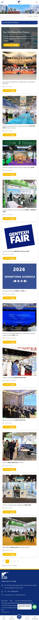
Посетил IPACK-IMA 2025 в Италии (13, 462)
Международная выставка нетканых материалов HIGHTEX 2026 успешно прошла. (19, 127)
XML (11, 600)
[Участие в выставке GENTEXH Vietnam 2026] (19, 249)
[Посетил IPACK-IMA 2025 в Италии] (19, 460)
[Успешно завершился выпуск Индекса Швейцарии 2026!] (19, 165)
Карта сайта (4, 600)
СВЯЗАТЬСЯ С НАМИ (11, 45)
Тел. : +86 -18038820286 (11, 591)
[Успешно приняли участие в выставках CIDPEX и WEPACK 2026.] (19, 207)
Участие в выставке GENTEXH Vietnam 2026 (16, 251)
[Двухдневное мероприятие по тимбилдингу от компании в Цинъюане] (19, 79)
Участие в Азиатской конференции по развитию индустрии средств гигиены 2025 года (19, 334)
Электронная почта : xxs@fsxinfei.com (14, 595)
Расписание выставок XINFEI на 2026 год (14, 291)
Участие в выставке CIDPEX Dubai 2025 (14, 377)
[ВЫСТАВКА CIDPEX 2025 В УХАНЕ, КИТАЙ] (19, 545)
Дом (31, 16)
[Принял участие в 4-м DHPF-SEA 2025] (19, 417)
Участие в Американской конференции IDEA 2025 (17, 505)
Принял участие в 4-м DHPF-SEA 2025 (14, 420)
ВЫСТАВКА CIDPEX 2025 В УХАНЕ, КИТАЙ (16, 547)
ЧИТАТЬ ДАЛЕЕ (9, 90)
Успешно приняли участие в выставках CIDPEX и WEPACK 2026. (19, 210)
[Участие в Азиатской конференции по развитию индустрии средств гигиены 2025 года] (19, 331)
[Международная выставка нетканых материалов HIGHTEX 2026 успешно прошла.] (19, 123)
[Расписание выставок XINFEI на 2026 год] (19, 288)
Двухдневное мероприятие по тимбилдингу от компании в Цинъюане (19, 82)
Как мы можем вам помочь (16, 32)
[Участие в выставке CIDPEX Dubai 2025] (19, 375)
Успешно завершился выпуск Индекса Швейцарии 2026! (18, 167)
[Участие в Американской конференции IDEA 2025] (19, 502)
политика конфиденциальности (23, 600)
